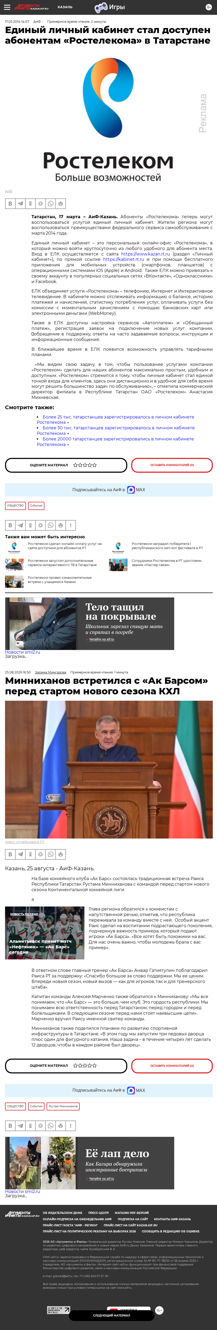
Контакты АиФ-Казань (172, 1219)
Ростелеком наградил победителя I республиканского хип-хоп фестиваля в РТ (167, 546)
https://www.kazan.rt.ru (145, 254)
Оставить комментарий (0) (172, 465)
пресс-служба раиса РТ (24, 842)
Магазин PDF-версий (132, 1213)
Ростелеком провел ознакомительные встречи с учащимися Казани (60, 580)
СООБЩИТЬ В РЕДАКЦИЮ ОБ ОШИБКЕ (171, 1231)
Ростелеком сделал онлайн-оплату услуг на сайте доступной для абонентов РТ (65, 546)
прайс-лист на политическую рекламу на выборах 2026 (89, 1231)
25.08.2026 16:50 (18, 672)
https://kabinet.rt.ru (123, 259)
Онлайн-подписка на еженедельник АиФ (77, 1219)
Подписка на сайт (133, 1219)
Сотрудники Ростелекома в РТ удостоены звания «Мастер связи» (166, 563)
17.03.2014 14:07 (17, 22)
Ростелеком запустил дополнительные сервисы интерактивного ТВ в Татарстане (62, 563)
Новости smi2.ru (22, 652)
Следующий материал (111, 1315)
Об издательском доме (62, 1213)
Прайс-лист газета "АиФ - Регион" (70, 1225)
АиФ (8, 191)
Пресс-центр (98, 1213)
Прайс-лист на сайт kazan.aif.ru (130, 1225)
